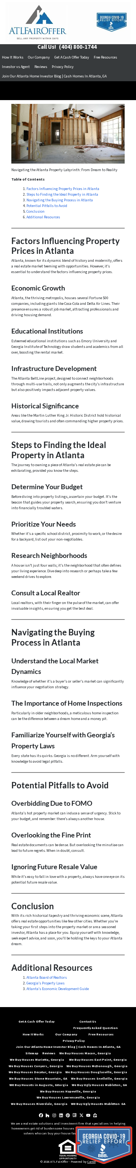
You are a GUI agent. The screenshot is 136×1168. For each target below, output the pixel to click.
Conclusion (35, 211)
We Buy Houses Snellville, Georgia (99, 1078)
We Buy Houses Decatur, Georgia (35, 1072)
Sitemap (32, 1053)
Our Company (39, 57)
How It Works (12, 57)
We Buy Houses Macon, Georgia (85, 1053)
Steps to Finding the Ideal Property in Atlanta (62, 194)
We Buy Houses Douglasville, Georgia (96, 1072)
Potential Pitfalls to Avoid (46, 206)
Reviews (40, 67)
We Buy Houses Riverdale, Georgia (39, 1104)
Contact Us (87, 1021)
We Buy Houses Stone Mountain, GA (38, 1078)
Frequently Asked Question (95, 1028)
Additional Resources (43, 217)
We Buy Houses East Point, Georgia (98, 1059)
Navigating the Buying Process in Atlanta (59, 200)
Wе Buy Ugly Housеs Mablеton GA (98, 1104)
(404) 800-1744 (78, 47)
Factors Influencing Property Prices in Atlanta (62, 189)
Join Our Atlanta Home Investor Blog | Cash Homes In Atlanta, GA (54, 76)
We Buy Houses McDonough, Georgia (96, 1066)
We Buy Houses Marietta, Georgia (37, 1059)
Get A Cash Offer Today (71, 57)
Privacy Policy (63, 67)
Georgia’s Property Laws (45, 983)
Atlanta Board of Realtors (46, 977)
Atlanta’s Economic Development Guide (57, 989)
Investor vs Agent (16, 67)
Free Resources (105, 57)
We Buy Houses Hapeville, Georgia (68, 1091)
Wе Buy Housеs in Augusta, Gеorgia (38, 1085)
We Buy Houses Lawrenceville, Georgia (68, 1097)
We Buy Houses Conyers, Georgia (36, 1066)
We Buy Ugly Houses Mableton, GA (99, 1085)
